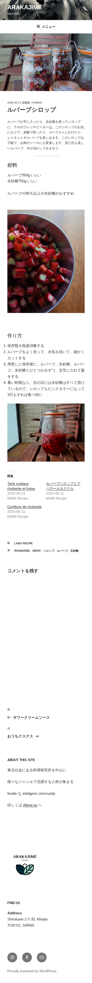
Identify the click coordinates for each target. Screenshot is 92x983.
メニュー (48, 27)
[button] (46, 62)
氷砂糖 (74, 550)
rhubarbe (22, 550)
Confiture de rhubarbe (24, 507)
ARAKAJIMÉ (24, 7)
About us (30, 805)
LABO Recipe (23, 543)
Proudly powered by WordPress (31, 971)
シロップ (48, 550)
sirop (36, 550)
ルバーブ (62, 550)
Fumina (37, 102)
